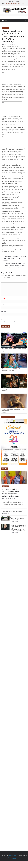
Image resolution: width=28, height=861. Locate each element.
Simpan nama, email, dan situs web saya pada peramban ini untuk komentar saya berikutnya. (12, 320)
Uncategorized (5, 27)
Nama (3, 298)
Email (3, 305)
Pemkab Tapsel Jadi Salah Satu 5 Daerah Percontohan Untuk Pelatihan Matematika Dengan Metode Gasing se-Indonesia (15, 265)
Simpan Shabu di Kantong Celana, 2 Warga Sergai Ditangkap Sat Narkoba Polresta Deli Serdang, (11, 492)
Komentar (4, 281)
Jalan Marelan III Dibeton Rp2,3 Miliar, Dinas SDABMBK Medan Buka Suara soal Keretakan (17, 518)
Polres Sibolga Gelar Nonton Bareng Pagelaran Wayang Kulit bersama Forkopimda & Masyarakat (14, 258)
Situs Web (3, 311)
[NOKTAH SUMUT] (2, 20)
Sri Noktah (13, 44)
